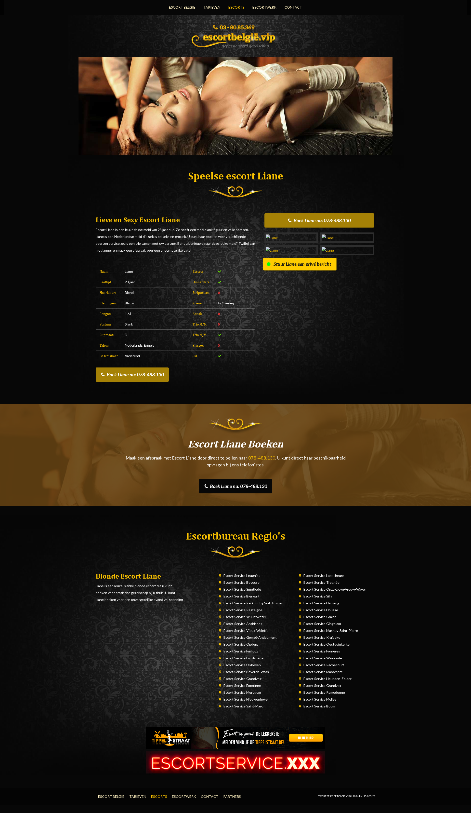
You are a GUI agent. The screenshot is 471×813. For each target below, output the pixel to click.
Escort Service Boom (319, 706)
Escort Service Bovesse (241, 582)
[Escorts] (235, 737)
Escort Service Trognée (321, 582)
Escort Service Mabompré (323, 672)
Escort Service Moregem (242, 692)
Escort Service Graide (320, 617)
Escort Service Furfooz (240, 651)
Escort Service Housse (320, 610)
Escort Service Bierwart (241, 596)
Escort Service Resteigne (242, 610)
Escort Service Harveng (321, 603)
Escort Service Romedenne (324, 692)
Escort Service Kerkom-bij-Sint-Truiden (253, 603)
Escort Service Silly (317, 596)
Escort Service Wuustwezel (244, 617)
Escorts (236, 7)
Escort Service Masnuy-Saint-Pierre (330, 630)
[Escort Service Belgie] (235, 39)
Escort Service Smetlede (242, 589)
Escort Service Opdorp (240, 644)
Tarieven (211, 7)
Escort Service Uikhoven (242, 665)
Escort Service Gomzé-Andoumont (250, 637)
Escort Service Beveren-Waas (246, 672)
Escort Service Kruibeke (321, 637)
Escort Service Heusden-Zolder (327, 679)
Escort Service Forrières (321, 651)
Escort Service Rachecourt (323, 665)
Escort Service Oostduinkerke (326, 644)
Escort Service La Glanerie (243, 658)
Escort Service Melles (319, 699)
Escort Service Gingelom (322, 624)
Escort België (182, 7)
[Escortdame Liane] (291, 237)
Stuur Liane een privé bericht (302, 264)
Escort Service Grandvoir (242, 679)
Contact (293, 7)
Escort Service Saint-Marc (243, 706)
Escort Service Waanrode (322, 658)
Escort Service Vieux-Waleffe (245, 630)
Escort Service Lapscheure (323, 575)
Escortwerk (264, 7)
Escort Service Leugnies (241, 575)
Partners (232, 796)
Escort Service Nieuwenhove (245, 699)
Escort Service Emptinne (242, 685)
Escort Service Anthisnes (242, 624)
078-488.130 (261, 458)
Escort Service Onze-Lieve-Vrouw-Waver (334, 589)
